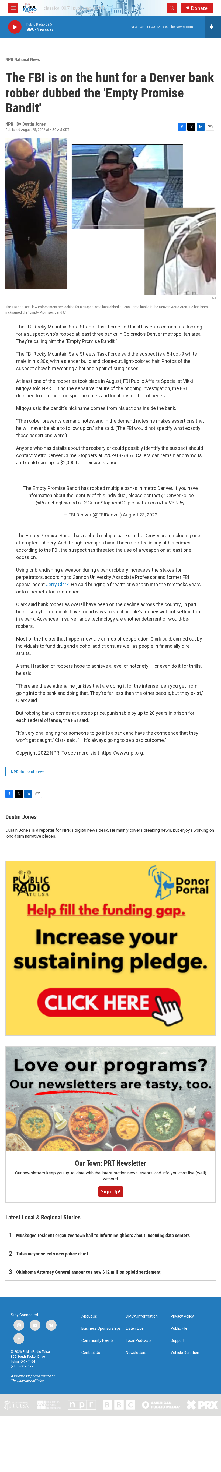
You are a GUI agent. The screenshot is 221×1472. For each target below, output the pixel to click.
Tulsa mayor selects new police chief (52, 1254)
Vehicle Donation (185, 1353)
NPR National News (22, 59)
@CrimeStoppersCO (105, 502)
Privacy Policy (182, 1316)
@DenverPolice (177, 495)
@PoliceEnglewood (56, 502)
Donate (199, 8)
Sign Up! (110, 1191)
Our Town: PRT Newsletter (110, 1163)
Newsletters (136, 1353)
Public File (179, 1328)
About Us (89, 1316)
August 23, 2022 (140, 515)
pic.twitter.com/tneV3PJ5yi (157, 502)
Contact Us (90, 1353)
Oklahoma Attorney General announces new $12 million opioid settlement (88, 1272)
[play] (15, 27)
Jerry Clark (57, 584)
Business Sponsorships (101, 1328)
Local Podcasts (138, 1341)
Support (177, 1341)
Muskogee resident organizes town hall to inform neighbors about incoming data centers (103, 1235)
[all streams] (213, 27)
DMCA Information (142, 1316)
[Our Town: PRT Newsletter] (110, 1099)
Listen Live (135, 1328)
